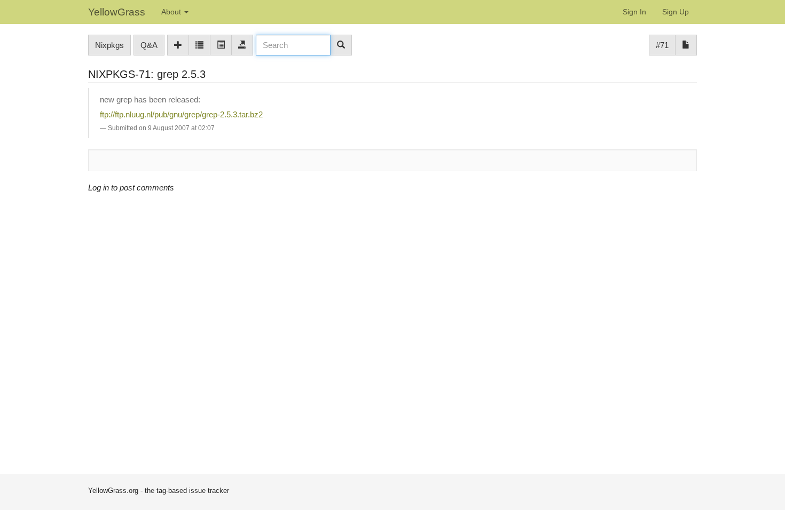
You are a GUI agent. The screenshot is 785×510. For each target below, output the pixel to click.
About (172, 11)
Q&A (149, 45)
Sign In (634, 11)
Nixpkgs (109, 45)
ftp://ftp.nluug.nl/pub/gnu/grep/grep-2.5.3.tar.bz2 (181, 114)
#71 (662, 45)
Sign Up (675, 11)
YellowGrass (116, 12)
